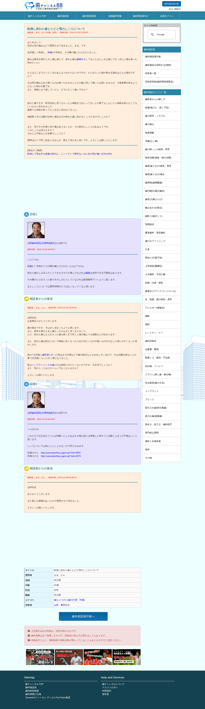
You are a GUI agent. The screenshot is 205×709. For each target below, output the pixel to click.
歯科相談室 (63, 16)
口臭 (147, 249)
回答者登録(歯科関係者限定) (159, 81)
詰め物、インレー (154, 366)
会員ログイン (167, 16)
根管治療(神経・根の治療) (158, 157)
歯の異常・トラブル (155, 116)
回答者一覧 (150, 73)
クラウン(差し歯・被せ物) (158, 374)
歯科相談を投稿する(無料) (158, 65)
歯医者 (45, 354)
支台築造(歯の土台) (155, 382)
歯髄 (88, 273)
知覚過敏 (149, 132)
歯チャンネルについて (113, 684)
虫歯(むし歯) (151, 141)
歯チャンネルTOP (37, 16)
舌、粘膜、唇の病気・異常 (158, 299)
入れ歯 (51, 365)
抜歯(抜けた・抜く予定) (157, 107)
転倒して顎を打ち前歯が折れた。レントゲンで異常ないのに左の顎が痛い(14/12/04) (69, 153)
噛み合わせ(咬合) (153, 207)
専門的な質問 (152, 432)
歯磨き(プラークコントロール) (160, 291)
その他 (148, 458)
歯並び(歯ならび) (153, 199)
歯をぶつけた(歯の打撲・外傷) (69, 600)
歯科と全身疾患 (153, 441)
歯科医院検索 (89, 16)
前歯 (50, 52)
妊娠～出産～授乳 (154, 282)
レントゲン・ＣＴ (154, 332)
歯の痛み (149, 124)
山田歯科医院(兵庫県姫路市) (41, 243)
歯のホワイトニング (155, 241)
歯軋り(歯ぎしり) (153, 216)
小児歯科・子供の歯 (155, 274)
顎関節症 (149, 224)
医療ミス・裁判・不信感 (157, 357)
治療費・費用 (152, 349)
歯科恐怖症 (150, 341)
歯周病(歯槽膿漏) (153, 182)
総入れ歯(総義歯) (153, 416)
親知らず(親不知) (153, 257)
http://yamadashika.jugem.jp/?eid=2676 (61, 456)
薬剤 (147, 324)
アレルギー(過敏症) (155, 307)
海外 (147, 449)
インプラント (38, 365)
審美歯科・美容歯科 (155, 232)
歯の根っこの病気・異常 (157, 149)
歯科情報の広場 (33, 694)
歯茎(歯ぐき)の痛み (155, 174)
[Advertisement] (83, 184)
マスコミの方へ (110, 687)
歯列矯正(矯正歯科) (155, 191)
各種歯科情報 (115, 16)
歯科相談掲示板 (171, 4)
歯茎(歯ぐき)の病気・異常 (158, 166)
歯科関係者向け (141, 16)
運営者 (105, 694)
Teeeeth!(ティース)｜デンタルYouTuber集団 (47, 697)
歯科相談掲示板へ (83, 616)
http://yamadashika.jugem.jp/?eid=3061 (61, 452)
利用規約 (106, 690)
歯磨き (80, 59)
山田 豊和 (59, 605)
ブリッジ (149, 399)
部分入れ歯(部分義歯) (156, 407)
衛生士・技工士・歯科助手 (158, 424)
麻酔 (147, 316)
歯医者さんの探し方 (155, 99)
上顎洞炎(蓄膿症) (153, 266)
